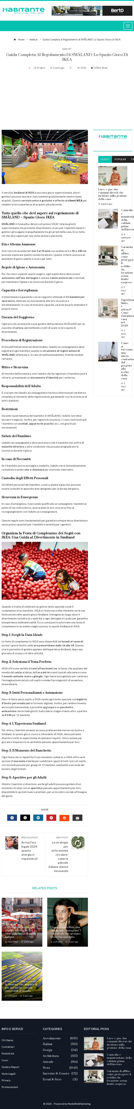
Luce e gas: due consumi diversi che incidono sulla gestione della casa (112, 194)
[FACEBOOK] (12, 818)
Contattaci (8, 1046)
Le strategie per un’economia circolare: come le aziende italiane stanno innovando (58, 854)
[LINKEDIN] (38, 818)
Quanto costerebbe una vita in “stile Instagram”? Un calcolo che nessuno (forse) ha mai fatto (65, 932)
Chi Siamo (7, 1040)
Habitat (67, 49)
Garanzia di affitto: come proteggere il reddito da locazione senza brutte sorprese (119, 1078)
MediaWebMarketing (79, 1103)
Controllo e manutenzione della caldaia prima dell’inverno (119, 1059)
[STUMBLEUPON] (64, 818)
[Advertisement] (67, 100)
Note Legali (8, 1073)
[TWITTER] (25, 818)
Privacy (6, 1080)
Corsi (5, 1060)
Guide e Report (10, 1066)
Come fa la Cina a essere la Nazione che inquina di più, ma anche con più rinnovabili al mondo (21, 986)
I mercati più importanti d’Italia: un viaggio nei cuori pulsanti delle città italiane (20, 932)
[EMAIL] (77, 818)
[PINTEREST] (51, 818)
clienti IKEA (74, 200)
